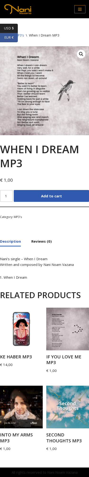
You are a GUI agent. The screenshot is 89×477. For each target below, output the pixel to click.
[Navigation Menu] (79, 9)
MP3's (18, 217)
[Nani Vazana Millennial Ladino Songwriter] (18, 9)
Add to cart (51, 196)
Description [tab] (10, 241)
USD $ (11, 28)
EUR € (11, 37)
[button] (81, 54)
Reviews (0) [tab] (41, 241)
